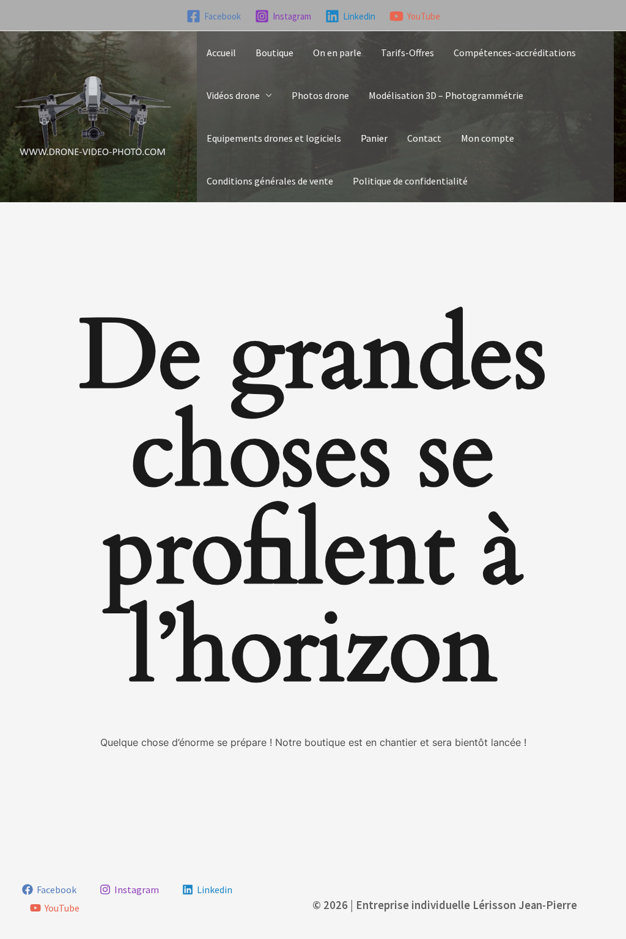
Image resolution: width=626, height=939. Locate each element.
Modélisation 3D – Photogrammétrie (446, 95)
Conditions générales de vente (270, 181)
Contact (424, 138)
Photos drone (320, 95)
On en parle (337, 52)
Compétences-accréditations (515, 52)
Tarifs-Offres (407, 52)
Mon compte (487, 138)
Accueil (221, 52)
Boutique (274, 52)
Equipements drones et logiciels (274, 138)
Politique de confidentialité (410, 181)
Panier (374, 138)
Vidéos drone (233, 95)
